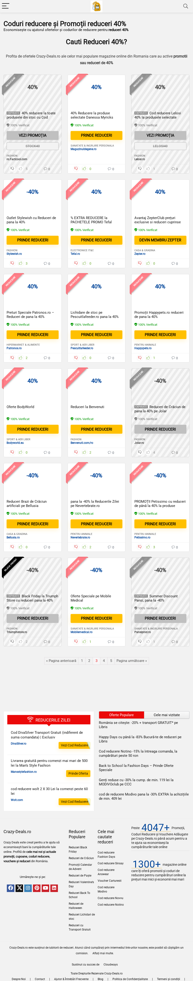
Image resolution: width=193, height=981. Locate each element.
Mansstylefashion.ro (24, 771)
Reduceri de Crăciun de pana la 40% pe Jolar (159, 409)
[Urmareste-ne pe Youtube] (45, 888)
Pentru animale (145, 344)
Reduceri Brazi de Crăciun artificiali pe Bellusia (27, 503)
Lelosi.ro (139, 159)
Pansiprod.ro (142, 632)
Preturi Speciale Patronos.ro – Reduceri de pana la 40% (30, 314)
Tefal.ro (75, 253)
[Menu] (5, 6)
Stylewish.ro (14, 253)
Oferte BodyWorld (20, 407)
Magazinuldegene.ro (83, 149)
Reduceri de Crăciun (81, 858)
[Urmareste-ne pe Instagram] (28, 888)
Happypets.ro (143, 348)
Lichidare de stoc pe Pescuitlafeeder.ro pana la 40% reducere (95, 316)
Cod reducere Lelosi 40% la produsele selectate (157, 115)
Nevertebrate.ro (80, 537)
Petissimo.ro (142, 537)
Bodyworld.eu (15, 442)
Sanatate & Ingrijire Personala (92, 145)
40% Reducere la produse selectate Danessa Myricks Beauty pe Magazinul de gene (93, 117)
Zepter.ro (139, 253)
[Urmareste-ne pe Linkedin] (54, 888)
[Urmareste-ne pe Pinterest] (36, 888)
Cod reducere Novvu (110, 898)
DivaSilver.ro (18, 743)
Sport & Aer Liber (82, 344)
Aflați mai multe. (103, 953)
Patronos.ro (14, 348)
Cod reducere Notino (111, 904)
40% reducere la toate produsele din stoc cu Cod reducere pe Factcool (31, 117)
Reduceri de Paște (80, 875)
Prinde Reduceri (160, 524)
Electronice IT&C (82, 250)
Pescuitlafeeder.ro (82, 348)
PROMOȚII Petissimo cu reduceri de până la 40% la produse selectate (160, 505)
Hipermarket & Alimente (23, 344)
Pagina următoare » (132, 661)
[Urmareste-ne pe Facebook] (10, 888)
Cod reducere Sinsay (111, 863)
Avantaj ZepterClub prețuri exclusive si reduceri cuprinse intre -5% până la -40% (157, 222)
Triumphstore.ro (17, 632)
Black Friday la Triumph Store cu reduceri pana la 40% (32, 598)
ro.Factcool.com (17, 159)
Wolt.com (17, 800)
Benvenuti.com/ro (82, 442)
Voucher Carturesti (109, 880)
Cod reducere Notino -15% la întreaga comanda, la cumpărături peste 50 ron (138, 753)
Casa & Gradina (144, 250)
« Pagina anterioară (61, 661)
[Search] (185, 6)
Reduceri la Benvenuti (87, 407)
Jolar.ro (139, 442)
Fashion (12, 155)
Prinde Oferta (78, 773)
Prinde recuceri (96, 240)
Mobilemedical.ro (81, 632)
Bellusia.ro (13, 537)
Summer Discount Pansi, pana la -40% (156, 598)
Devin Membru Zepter (160, 240)
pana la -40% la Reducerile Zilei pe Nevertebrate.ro (95, 503)
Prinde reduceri (96, 135)
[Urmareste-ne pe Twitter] (19, 888)
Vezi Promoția (32, 135)
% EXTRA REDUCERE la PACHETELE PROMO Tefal (91, 220)
